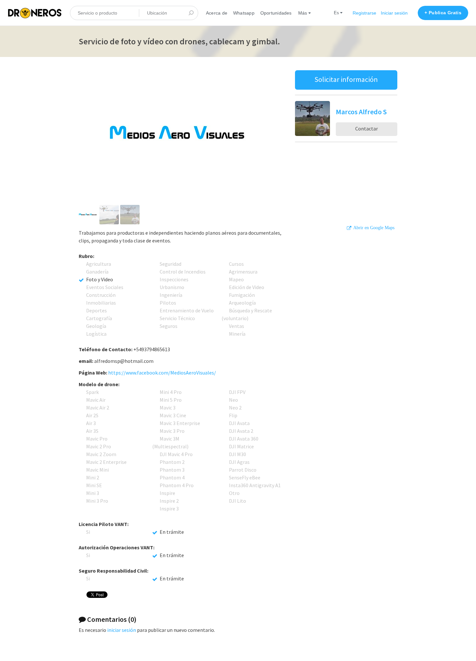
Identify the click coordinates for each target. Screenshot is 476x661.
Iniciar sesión (394, 13)
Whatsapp (244, 13)
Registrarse (364, 13)
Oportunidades (276, 13)
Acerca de (216, 13)
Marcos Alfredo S (361, 111)
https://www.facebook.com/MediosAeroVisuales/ (162, 372)
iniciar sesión (121, 630)
